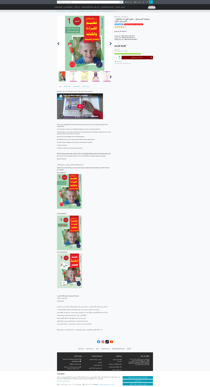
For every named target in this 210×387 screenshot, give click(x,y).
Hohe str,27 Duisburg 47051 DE (71, 359)
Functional (95, 384)
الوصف (60, 86)
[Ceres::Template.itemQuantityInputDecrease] (119, 58)
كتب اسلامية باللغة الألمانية (95, 368)
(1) (125, 27)
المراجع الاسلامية (98, 365)
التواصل (129, 348)
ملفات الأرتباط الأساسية (65, 384)
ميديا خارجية (78, 384)
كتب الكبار (77, 7)
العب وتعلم (96, 7)
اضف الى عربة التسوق (136, 57)
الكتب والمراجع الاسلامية (107, 7)
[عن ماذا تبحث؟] (121, 2)
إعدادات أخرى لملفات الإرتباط (107, 384)
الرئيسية (123, 7)
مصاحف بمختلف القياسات (95, 359)
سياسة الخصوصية (65, 381)
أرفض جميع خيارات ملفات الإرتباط (138, 384)
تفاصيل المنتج (67, 86)
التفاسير (100, 362)
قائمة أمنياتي (118, 61)
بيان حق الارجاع (90, 348)
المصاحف (118, 7)
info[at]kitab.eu (76, 361)
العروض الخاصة (58, 7)
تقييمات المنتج (85, 86)
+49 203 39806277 (75, 364)
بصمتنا (59, 381)
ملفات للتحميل (76, 86)
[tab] (60, 86)
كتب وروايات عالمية (117, 369)
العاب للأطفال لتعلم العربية (115, 367)
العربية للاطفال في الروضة (115, 364)
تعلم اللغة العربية (68, 7)
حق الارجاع (81, 348)
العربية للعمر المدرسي (71, 11)
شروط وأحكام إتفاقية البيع (118, 348)
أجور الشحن (117, 63)
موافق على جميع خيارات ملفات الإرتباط (137, 377)
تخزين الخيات (138, 380)
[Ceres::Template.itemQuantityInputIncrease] (119, 57)
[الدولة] (143, 2)
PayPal (87, 384)
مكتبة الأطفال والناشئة (87, 7)
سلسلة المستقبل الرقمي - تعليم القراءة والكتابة (86, 11)
